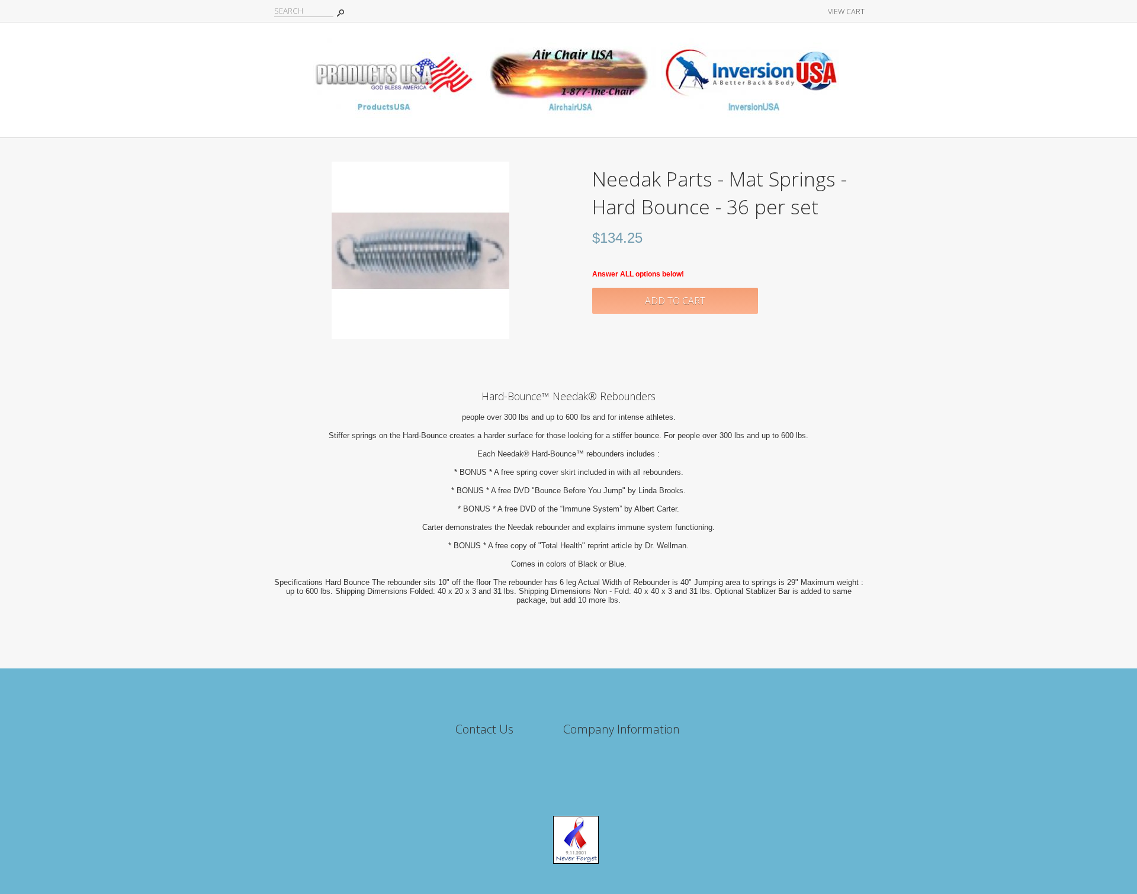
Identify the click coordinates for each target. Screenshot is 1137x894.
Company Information (621, 729)
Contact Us (484, 729)
